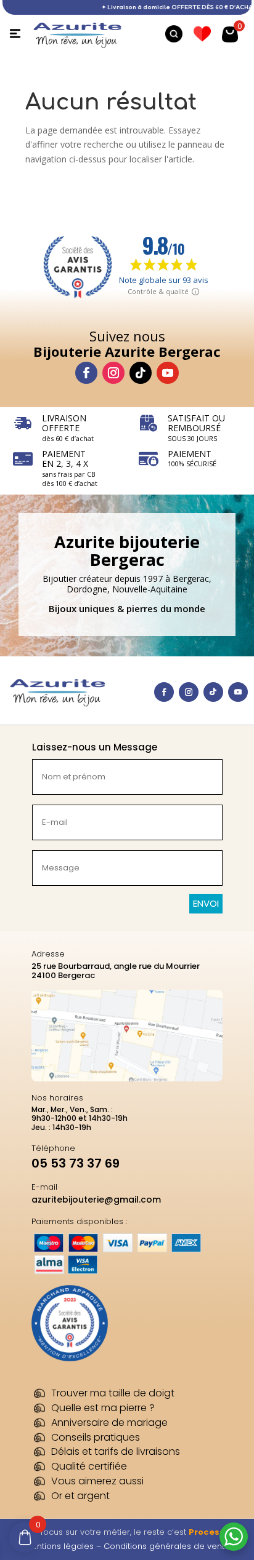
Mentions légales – (64, 1546)
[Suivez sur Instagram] (113, 373)
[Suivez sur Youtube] (168, 373)
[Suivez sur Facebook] (86, 373)
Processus (212, 1532)
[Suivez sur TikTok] (140, 373)
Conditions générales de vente (167, 1546)
